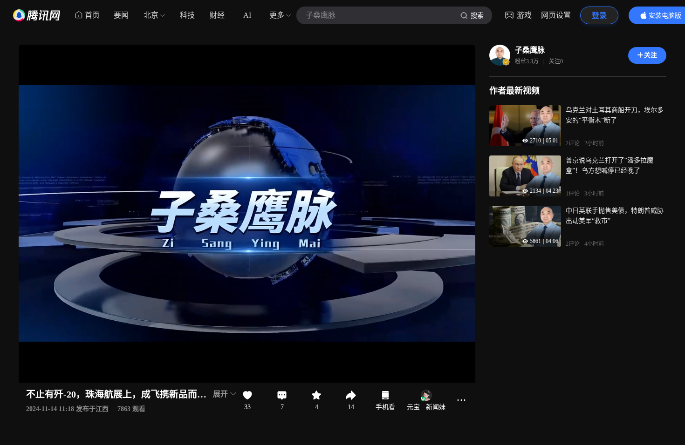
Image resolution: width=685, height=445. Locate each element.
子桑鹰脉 (530, 50)
